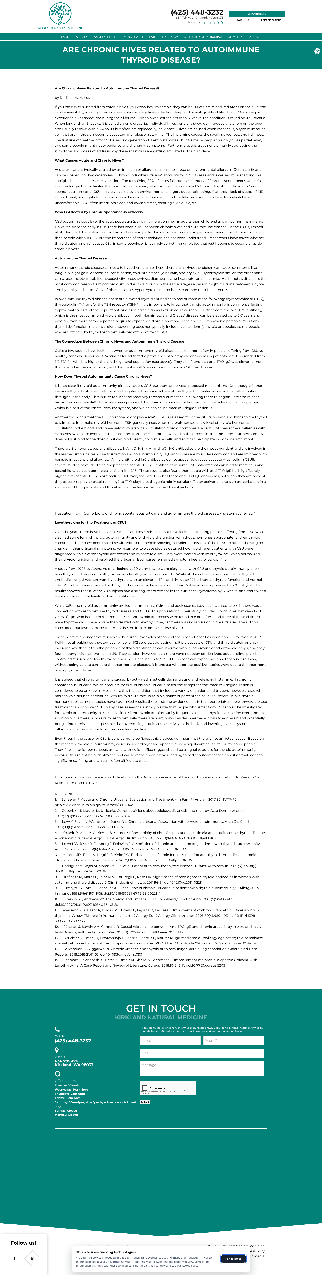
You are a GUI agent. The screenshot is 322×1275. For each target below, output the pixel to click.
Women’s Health (105, 37)
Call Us (244, 20)
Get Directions (271, 20)
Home (65, 37)
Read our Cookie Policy (184, 1265)
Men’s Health (133, 37)
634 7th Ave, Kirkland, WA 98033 (199, 17)
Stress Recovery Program (203, 37)
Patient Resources (162, 37)
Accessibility (254, 1251)
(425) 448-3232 (197, 12)
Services (234, 37)
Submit (145, 1102)
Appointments (257, 13)
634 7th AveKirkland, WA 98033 (74, 1063)
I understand (233, 1258)
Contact (255, 37)
